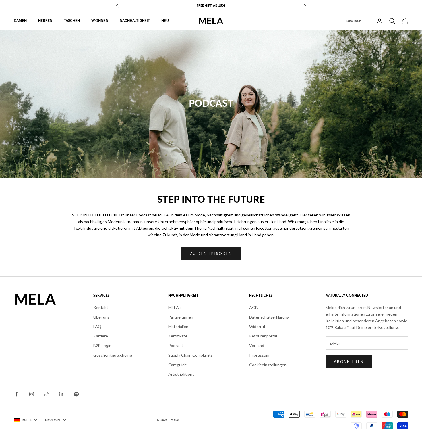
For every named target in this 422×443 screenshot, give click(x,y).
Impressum (259, 355)
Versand (256, 345)
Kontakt (100, 307)
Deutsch (354, 20)
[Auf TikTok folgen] (46, 394)
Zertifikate (177, 335)
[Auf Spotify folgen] (76, 394)
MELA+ (174, 307)
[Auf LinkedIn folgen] (61, 394)
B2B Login (102, 345)
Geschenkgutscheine (112, 355)
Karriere (100, 335)
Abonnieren (349, 361)
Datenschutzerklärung (269, 316)
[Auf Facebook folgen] (17, 394)
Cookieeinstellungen (268, 364)
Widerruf (257, 326)
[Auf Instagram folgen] (31, 394)
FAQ (97, 326)
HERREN (45, 21)
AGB (253, 307)
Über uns (101, 316)
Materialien (178, 326)
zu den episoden (211, 253)
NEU (165, 21)
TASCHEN (72, 21)
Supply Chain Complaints (190, 355)
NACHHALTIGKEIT (135, 21)
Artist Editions (181, 374)
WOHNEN (99, 21)
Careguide (177, 364)
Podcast (175, 345)
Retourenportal (263, 335)
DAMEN (20, 21)
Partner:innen (180, 316)
